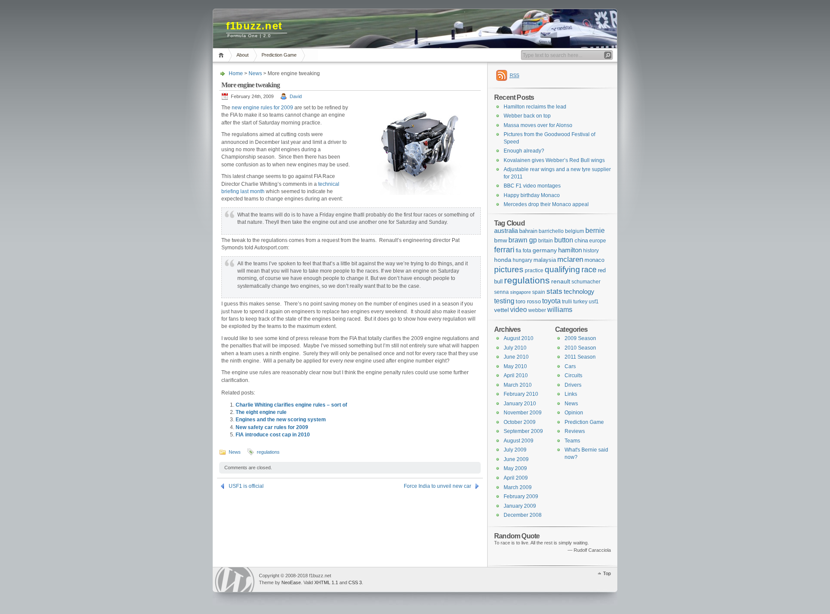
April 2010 (516, 375)
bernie (595, 230)
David (296, 96)
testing (504, 301)
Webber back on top (527, 116)
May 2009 (515, 468)
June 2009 (516, 459)
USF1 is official (246, 486)
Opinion (574, 413)
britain (545, 240)
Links (571, 394)
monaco (594, 260)
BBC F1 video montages (532, 186)
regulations (268, 452)
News (255, 73)
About (242, 54)
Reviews (575, 431)
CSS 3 (355, 582)
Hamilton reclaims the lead (535, 107)
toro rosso (528, 301)
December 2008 (523, 515)
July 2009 (515, 450)
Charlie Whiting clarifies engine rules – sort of (291, 405)
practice (534, 270)
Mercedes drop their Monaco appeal (546, 204)
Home (222, 55)
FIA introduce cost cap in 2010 (273, 435)
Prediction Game (279, 54)
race (589, 269)
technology (579, 291)
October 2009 (520, 422)
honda (502, 259)
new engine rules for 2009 (262, 108)
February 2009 (521, 496)
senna (501, 292)
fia (518, 251)
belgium (574, 231)
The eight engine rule (261, 412)
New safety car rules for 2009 (272, 427)
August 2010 (518, 338)
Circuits (573, 375)
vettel (501, 309)
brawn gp (522, 240)
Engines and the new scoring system (281, 420)
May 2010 (515, 366)
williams (559, 309)
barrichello (551, 231)
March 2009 (518, 487)
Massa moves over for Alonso (538, 125)
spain (538, 292)
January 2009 (520, 506)
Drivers (573, 385)
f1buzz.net (254, 26)
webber (537, 310)
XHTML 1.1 (326, 582)
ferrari (504, 249)
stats (554, 291)
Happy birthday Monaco (532, 195)
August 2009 (518, 441)
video (518, 309)
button (563, 240)
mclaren (570, 259)
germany (545, 250)
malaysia (544, 260)
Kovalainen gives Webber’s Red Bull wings (554, 160)
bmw (500, 240)
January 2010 (520, 404)
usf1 (594, 301)
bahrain (528, 231)
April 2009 (516, 478)
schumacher (585, 281)
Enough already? (524, 151)
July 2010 (515, 348)
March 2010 (518, 385)
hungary (522, 260)
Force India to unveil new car (437, 486)
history (591, 251)
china (581, 240)
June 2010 (516, 357)
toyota (551, 301)
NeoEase (291, 582)
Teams (572, 441)
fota (527, 250)
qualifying (562, 269)
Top (607, 573)
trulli (567, 301)
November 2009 (523, 413)
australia (506, 230)
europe (597, 240)
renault (560, 281)
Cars (570, 366)
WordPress (235, 579)
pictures (509, 269)
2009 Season (580, 338)
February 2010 (521, 394)
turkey (580, 302)
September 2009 (523, 431)
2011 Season (580, 357)
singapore (520, 292)
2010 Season (580, 348)
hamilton (570, 250)
